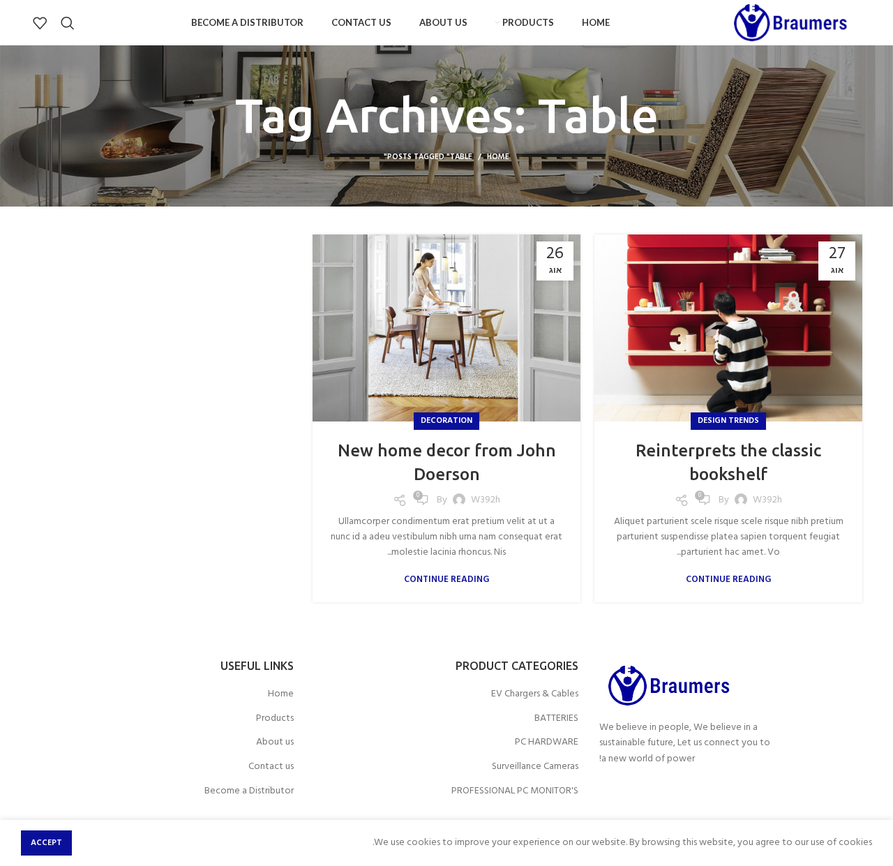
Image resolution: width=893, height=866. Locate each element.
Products (275, 719)
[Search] (68, 23)
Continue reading (728, 579)
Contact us (271, 767)
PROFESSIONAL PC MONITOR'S (514, 791)
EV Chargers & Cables (534, 694)
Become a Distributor (249, 791)
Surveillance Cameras (535, 767)
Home (498, 157)
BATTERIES (556, 719)
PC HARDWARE (546, 742)
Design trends (728, 421)
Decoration (446, 421)
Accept (46, 843)
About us (275, 742)
